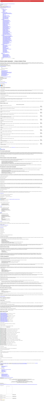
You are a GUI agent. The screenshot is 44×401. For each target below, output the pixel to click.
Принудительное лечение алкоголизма (7, 34)
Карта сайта (3, 367)
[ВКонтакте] (0, 85)
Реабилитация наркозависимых (6, 55)
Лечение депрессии (5, 45)
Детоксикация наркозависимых (6, 41)
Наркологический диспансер (6, 22)
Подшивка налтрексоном (5, 27)
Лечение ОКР (4, 47)
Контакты (3, 57)
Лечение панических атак (6, 51)
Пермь (32, 384)
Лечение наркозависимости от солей (7, 38)
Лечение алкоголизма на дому (6, 33)
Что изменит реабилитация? (5, 71)
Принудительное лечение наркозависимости (8, 36)
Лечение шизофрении (5, 46)
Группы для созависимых (5, 54)
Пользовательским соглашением (23, 363)
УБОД (3, 14)
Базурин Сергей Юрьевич (3, 313)
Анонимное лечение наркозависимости (7, 35)
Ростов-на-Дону (25, 384)
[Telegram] (2, 85)
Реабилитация (3, 53)
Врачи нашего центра (4, 75)
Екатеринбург (10, 384)
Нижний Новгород (16, 384)
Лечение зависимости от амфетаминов (7, 42)
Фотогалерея (4, 11)
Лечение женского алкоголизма (6, 20)
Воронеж (34, 384)
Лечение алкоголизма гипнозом (6, 31)
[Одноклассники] (1, 85)
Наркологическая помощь (4, 12)
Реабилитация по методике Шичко (6, 56)
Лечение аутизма (5, 49)
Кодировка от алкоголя (5, 29)
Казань (13, 384)
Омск (10, 377)
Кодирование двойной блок (6, 23)
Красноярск (29, 384)
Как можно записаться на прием (5, 74)
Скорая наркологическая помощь (6, 16)
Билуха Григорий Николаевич (3, 82)
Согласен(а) (2, 364)
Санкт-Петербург (4, 384)
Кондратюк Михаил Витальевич (4, 321)
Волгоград (36, 384)
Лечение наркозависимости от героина (7, 40)
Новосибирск (7, 384)
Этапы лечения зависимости (5, 70)
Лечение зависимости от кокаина (6, 37)
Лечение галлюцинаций (5, 48)
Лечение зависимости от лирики (6, 39)
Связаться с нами (3, 366)
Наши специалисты (5, 9)
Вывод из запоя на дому (5, 18)
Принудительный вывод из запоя (6, 28)
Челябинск (19, 384)
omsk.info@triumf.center (6, 377)
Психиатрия (3, 44)
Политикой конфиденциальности (16, 363)
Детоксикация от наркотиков (6, 15)
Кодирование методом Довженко (6, 24)
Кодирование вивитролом (6, 21)
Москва (1, 384)
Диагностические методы (4, 73)
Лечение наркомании (4, 371)
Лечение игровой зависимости (6, 52)
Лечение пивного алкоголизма (6, 26)
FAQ (2, 2)
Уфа (27, 384)
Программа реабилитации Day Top (5, 376)
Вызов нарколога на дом (5, 17)
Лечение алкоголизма (4, 370)
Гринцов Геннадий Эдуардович (3, 320)
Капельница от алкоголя (5, 30)
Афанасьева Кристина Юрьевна (4, 314)
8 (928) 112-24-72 (6, 6)
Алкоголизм (3, 19)
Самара (23, 384)
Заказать (41, 123)
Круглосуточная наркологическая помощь (7, 13)
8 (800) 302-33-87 (9, 7)
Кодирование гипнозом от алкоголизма (7, 32)
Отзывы (4, 10)
